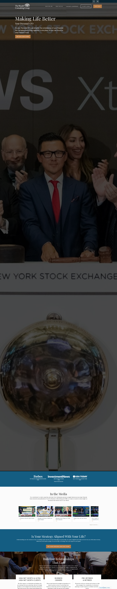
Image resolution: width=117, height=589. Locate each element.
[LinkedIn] (97, 1)
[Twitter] (93, 1)
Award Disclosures (58, 481)
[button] (49, 6)
